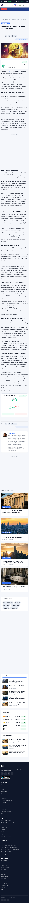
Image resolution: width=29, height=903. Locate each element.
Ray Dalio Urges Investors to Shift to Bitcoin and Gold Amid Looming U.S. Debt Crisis (17, 692)
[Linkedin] (12, 36)
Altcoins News (8, 19)
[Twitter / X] (2, 773)
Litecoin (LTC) (4, 865)
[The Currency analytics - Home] (2, 5)
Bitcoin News (6, 605)
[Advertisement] (14, 14)
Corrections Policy (5, 807)
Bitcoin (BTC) (4, 860)
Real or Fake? (4, 798)
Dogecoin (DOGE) (15, 605)
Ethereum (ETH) (4, 863)
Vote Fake (21, 414)
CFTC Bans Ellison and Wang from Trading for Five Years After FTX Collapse (16, 687)
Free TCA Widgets (5, 802)
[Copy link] (15, 36)
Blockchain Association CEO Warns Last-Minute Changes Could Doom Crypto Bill (17, 752)
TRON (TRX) (6, 608)
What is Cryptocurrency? (6, 842)
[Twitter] (6, 36)
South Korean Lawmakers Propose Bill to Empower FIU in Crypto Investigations (17, 746)
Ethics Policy (4, 809)
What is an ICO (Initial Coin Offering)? (9, 845)
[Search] (12, 5)
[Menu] (26, 5)
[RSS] (12, 773)
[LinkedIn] (9, 773)
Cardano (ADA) (4, 892)
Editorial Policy (4, 791)
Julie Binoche (11, 433)
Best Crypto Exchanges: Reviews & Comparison (11, 822)
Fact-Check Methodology (6, 800)
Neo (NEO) (3, 880)
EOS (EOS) (3, 871)
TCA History (3, 813)
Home (2, 19)
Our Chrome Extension (6, 811)
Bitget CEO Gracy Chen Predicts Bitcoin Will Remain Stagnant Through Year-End (17, 698)
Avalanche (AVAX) (5, 876)
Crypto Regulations (5, 854)
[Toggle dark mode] (23, 5)
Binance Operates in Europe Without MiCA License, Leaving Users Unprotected (17, 681)
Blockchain (3, 831)
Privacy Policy (4, 793)
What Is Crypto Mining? (6, 820)
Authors (2, 789)
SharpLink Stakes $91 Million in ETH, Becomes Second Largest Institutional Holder (17, 704)
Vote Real (9, 414)
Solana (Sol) (3, 878)
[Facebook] (9, 36)
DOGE (8, 71)
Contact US (3, 787)
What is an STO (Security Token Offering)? (10, 849)
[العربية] (20, 5)
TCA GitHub (3, 795)
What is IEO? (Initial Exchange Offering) (9, 847)
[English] (15, 5)
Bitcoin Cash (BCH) (5, 867)
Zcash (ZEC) (3, 874)
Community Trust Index (6, 804)
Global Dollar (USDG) (8, 602)
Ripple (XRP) (3, 869)
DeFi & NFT (17, 602)
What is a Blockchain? (6, 851)
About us (3, 784)
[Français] (18, 5)
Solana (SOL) (4, 887)
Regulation (3, 833)
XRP (2, 889)
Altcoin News (4, 827)
